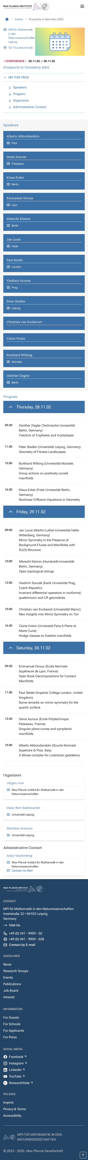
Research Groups (15, 971)
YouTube (15, 1076)
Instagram (17, 1063)
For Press (10, 1037)
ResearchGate (19, 1083)
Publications (12, 984)
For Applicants (13, 1031)
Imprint (8, 1102)
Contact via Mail (22, 870)
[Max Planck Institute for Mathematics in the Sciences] (7, 19)
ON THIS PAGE (18, 77)
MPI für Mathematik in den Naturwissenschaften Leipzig (21, 36)
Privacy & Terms (14, 1109)
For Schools (11, 1024)
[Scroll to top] (83, 1155)
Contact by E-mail (22, 945)
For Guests (11, 1017)
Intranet (9, 997)
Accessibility (12, 1116)
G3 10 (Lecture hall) (20, 47)
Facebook (16, 1057)
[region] (44, 453)
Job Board (10, 990)
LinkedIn (15, 1070)
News (7, 964)
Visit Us (14, 925)
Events (8, 977)
